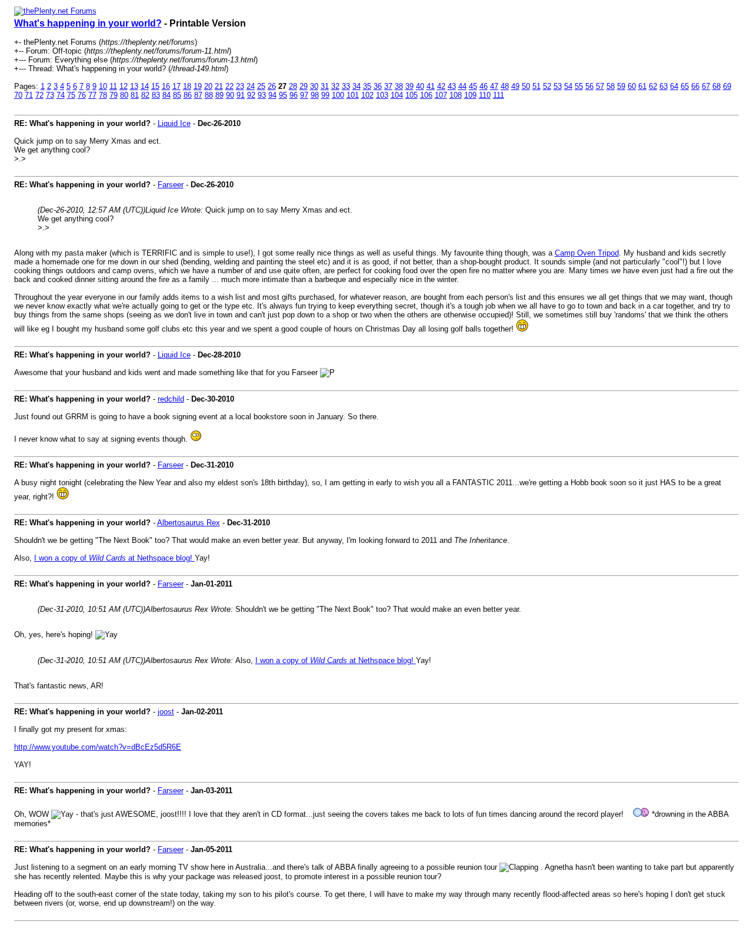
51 (536, 86)
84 (166, 95)
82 (145, 95)
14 (145, 86)
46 (483, 86)
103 (382, 95)
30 (314, 86)
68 (716, 86)
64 (674, 86)
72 (39, 95)
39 (409, 86)
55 (579, 86)
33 (346, 86)
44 (462, 86)
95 (283, 95)
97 (304, 95)
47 (494, 86)
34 (356, 86)
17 (176, 86)
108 (455, 95)
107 (441, 95)
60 (632, 86)
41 (431, 86)
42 (441, 86)
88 (209, 95)
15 (155, 86)
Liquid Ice (174, 123)
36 (378, 86)
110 (485, 95)
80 (124, 95)
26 (272, 86)
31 (325, 86)
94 (272, 95)
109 (470, 95)
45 (473, 86)
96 (293, 95)
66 (695, 86)
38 (399, 86)
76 (82, 95)
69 (727, 86)
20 (208, 86)
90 (230, 95)
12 (123, 86)
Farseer (171, 184)
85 (177, 95)
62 (653, 86)
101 (352, 95)
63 (663, 86)
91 (240, 95)
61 (642, 86)
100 (338, 95)
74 (60, 95)
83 (156, 95)
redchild (171, 399)
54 (568, 86)
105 (411, 95)
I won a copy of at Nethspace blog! (114, 558)
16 (166, 86)
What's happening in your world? (88, 23)
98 (315, 95)
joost (166, 711)
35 (367, 86)
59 (621, 86)
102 (367, 95)
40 (420, 86)
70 (18, 95)
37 (388, 86)
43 (452, 86)
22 (229, 86)
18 (187, 86)
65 (685, 86)
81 (135, 95)
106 (426, 95)
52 (547, 86)
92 (251, 95)
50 (526, 86)
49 (515, 86)
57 (600, 86)
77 (92, 95)
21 (219, 86)
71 (29, 95)
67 (706, 86)
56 (589, 86)
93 (262, 95)
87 (198, 95)
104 (397, 95)
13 (134, 86)
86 (188, 95)
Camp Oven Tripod (587, 253)
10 (103, 86)
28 (293, 86)
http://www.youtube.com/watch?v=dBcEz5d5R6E (97, 747)
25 (261, 86)
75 (71, 95)
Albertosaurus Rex (188, 522)
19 (198, 86)
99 (325, 95)
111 (498, 95)
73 (50, 95)
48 (505, 86)
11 (113, 86)
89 (219, 95)
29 (303, 86)
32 (335, 86)
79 (113, 95)
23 (240, 86)
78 (103, 95)
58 (611, 86)
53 (558, 86)
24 (250, 86)
